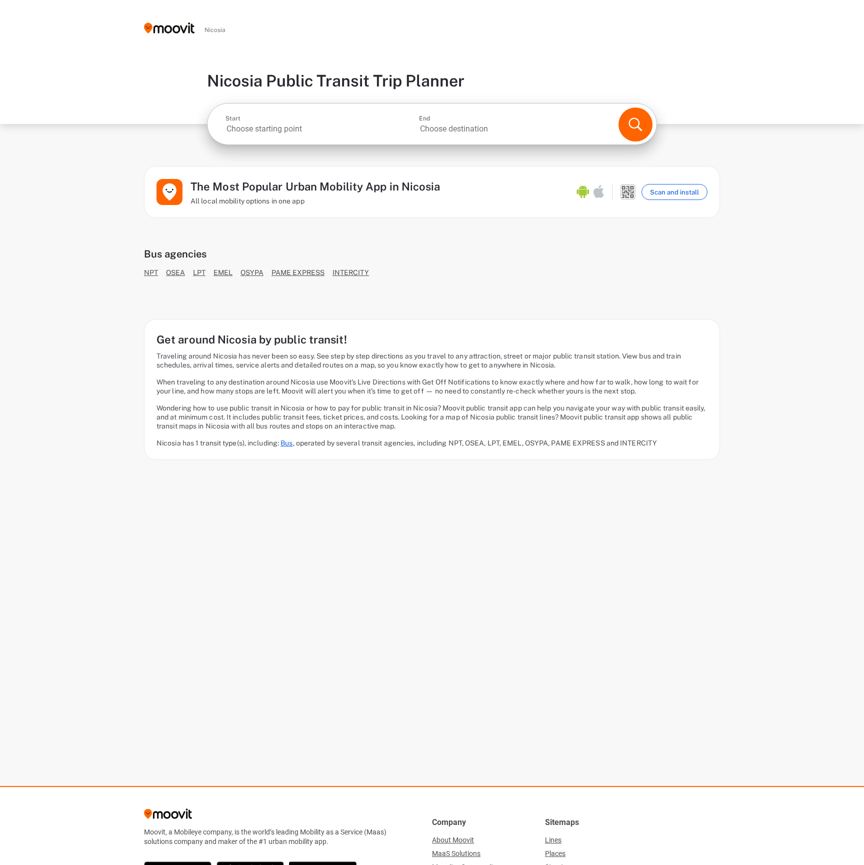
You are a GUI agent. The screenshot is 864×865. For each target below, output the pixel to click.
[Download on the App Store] (598, 192)
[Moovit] (169, 28)
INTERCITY (350, 272)
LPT (199, 272)
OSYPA (252, 272)
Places (555, 854)
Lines (553, 840)
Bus (286, 443)
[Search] (635, 125)
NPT (151, 272)
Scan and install (674, 192)
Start (233, 119)
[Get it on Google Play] (583, 192)
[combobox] (321, 129)
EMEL (223, 272)
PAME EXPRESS (298, 272)
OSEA (175, 272)
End (424, 119)
